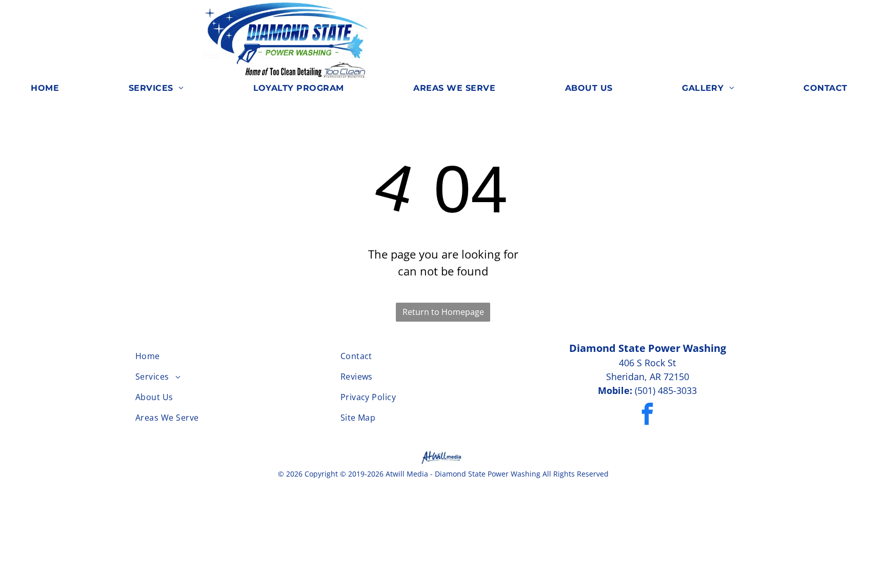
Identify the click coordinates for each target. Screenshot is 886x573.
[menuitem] (48, 88)
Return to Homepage (443, 312)
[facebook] (647, 415)
